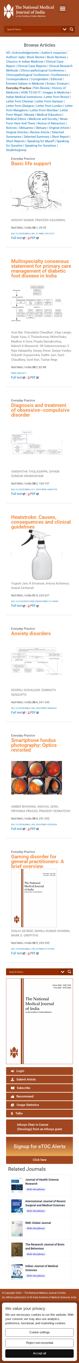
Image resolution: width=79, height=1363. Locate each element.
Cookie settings (39, 1332)
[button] (62, 8)
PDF (33, 238)
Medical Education (49, 115)
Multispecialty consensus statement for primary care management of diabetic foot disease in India (41, 268)
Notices (11, 128)
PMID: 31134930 (50, 601)
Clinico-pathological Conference (42, 70)
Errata (51, 83)
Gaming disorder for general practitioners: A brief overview (37, 861)
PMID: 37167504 (46, 949)
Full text (17, 238)
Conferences (59, 75)
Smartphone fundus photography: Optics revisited (34, 745)
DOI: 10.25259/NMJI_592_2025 (26, 824)
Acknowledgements (25, 53)
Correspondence (17, 79)
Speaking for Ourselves (40, 145)
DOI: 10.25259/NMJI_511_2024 (26, 489)
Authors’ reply (15, 57)
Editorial (56, 79)
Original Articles (17, 132)
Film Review (41, 88)
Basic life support (31, 163)
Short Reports (15, 141)
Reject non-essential (39, 1342)
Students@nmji (16, 150)
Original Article (59, 128)
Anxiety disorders (31, 633)
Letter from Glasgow (20, 106)
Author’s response (53, 53)
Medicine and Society (43, 119)
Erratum (62, 83)
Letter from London (49, 106)
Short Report (60, 137)
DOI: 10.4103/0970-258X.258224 (26, 601)
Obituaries (26, 128)
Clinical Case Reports (32, 66)
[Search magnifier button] (71, 29)
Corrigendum (39, 79)
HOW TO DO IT (31, 92)
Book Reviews (56, 57)
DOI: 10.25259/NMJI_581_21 (24, 233)
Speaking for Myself (40, 141)
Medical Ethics (16, 119)
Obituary (41, 128)
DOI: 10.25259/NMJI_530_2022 (26, 708)
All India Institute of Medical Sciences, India (52, 1297)
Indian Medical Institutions (24, 97)
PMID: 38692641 (49, 708)
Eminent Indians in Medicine (25, 83)
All (8, 53)
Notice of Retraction (51, 123)
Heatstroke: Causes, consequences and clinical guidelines (41, 522)
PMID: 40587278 (49, 489)
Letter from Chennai (19, 101)
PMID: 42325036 (49, 824)
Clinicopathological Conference (27, 75)
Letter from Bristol (56, 97)
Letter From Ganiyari (49, 101)
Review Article (39, 132)
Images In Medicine (56, 92)
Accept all (39, 1353)
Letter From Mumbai (44, 110)
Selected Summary (36, 137)
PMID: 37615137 (46, 233)
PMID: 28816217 (19, 373)
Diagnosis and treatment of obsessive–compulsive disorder (40, 410)
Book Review (36, 57)
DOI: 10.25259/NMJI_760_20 (24, 949)
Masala (29, 115)
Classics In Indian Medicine (24, 61)
